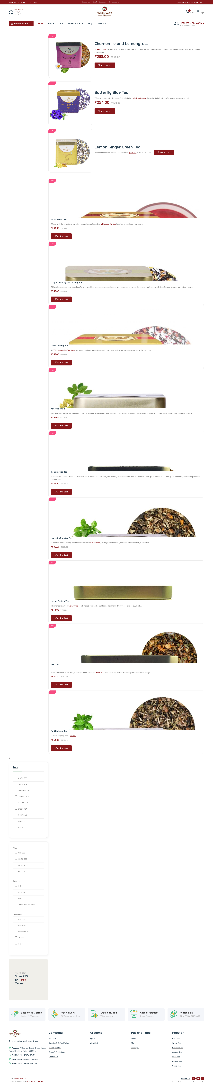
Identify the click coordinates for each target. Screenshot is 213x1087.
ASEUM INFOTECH (35, 1081)
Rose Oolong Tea (59, 345)
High (20, 886)
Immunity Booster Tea (61, 538)
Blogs (90, 23)
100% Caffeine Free (26, 904)
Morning (22, 925)
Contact (102, 23)
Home (41, 23)
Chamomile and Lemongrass (121, 43)
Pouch (133, 1038)
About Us (12, 2)
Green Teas (176, 1066)
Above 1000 (23, 871)
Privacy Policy (55, 1047)
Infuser (21, 821)
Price (15, 848)
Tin (132, 1043)
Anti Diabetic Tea (59, 731)
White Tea (22, 784)
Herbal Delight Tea (60, 601)
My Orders (33, 2)
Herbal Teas (177, 1061)
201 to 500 (22, 859)
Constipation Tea (59, 472)
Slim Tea (55, 664)
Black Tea (22, 778)
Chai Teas (22, 815)
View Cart (94, 1043)
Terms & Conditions (57, 1052)
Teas (61, 23)
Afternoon (23, 931)
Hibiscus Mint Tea (59, 219)
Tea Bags (135, 1047)
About (51, 23)
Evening (21, 938)
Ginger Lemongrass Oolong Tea (66, 282)
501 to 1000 (23, 865)
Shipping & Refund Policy (59, 1043)
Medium (21, 892)
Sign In (92, 1038)
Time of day (17, 914)
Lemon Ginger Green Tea (118, 147)
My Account (22, 2)
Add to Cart (106, 65)
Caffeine (16, 881)
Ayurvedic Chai (58, 409)
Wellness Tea (24, 790)
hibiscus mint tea (108, 224)
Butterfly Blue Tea (111, 92)
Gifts (20, 827)
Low (20, 898)
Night (20, 944)
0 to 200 (21, 853)
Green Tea (22, 809)
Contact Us (53, 1057)
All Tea (21, 23)
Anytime (22, 919)
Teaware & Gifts (75, 23)
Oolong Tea (23, 797)
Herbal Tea (23, 803)
